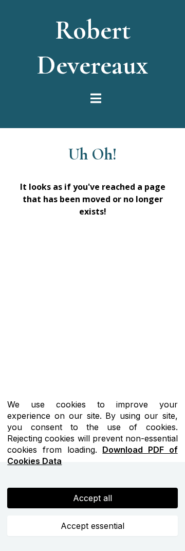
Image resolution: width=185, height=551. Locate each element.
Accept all (92, 498)
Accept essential (92, 526)
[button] (94, 98)
